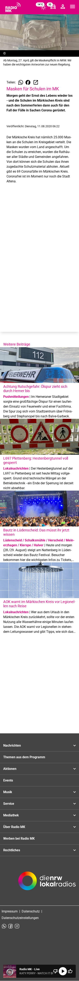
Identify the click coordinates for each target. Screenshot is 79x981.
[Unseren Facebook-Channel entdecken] (10, 926)
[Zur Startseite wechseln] (13, 7)
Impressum (10, 911)
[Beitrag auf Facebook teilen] (28, 82)
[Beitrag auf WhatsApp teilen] (20, 82)
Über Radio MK (14, 827)
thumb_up (70, 971)
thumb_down (55, 971)
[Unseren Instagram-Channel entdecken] (17, 926)
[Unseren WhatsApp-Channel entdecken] (4, 926)
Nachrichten (12, 745)
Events (8, 780)
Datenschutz (31, 911)
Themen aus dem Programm (24, 757)
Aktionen (9, 769)
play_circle (63, 971)
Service (8, 804)
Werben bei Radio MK (19, 838)
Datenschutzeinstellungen (20, 918)
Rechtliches (11, 850)
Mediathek (11, 815)
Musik (7, 792)
